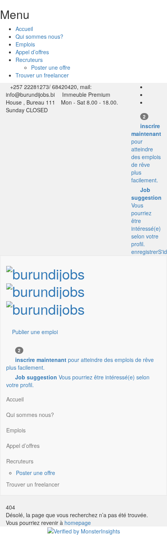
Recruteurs (29, 59)
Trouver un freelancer (42, 75)
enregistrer (144, 251)
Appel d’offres (32, 52)
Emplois (25, 44)
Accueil (24, 29)
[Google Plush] (149, 102)
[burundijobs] (45, 288)
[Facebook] (149, 87)
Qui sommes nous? (39, 36)
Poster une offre (50, 67)
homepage (77, 522)
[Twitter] (149, 94)
